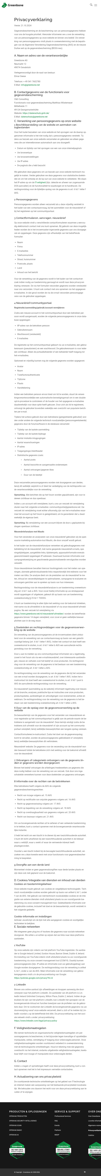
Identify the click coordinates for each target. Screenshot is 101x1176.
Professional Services (63, 1116)
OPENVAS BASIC (15, 1130)
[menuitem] (89, 5)
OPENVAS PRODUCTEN (18, 1116)
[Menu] (95, 5)
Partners (58, 1130)
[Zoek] (89, 5)
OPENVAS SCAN (15, 1125)
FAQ (56, 1121)
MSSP (57, 1135)
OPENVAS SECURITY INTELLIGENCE (23, 1121)
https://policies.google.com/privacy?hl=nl (33, 978)
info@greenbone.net (30, 85)
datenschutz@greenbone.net (34, 116)
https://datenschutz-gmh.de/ (36, 113)
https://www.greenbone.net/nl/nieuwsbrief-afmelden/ (39, 613)
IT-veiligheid (40, 182)
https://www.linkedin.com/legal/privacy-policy (35, 1020)
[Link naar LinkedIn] (85, 1172)
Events (57, 1125)
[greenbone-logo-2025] (12, 5)
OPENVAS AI (14, 1135)
